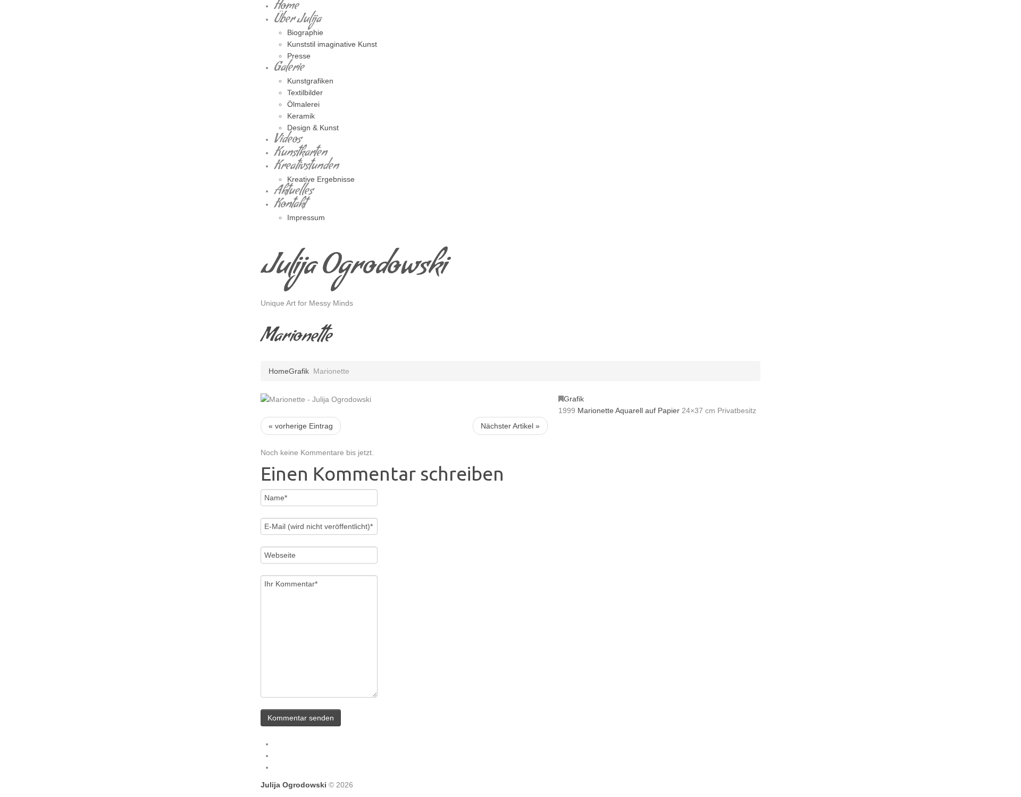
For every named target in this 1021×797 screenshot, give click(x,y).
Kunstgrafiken (310, 81)
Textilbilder (305, 92)
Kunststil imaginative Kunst (332, 44)
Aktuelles (293, 192)
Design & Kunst (313, 127)
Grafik (299, 371)
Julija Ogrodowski (353, 269)
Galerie (289, 69)
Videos (288, 140)
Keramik (301, 116)
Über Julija (297, 20)
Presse (299, 56)
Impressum (306, 217)
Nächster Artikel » (510, 426)
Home (279, 371)
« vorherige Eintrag (301, 426)
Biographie (305, 32)
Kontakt (290, 205)
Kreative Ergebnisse (321, 179)
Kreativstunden (306, 167)
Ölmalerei (303, 104)
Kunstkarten (300, 154)
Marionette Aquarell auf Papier (629, 410)
